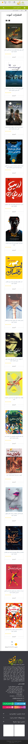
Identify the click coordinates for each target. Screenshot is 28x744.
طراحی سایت (16, 742)
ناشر (21, 10)
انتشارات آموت (15, 10)
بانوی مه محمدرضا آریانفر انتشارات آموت (14, 475)
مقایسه (17, 54)
